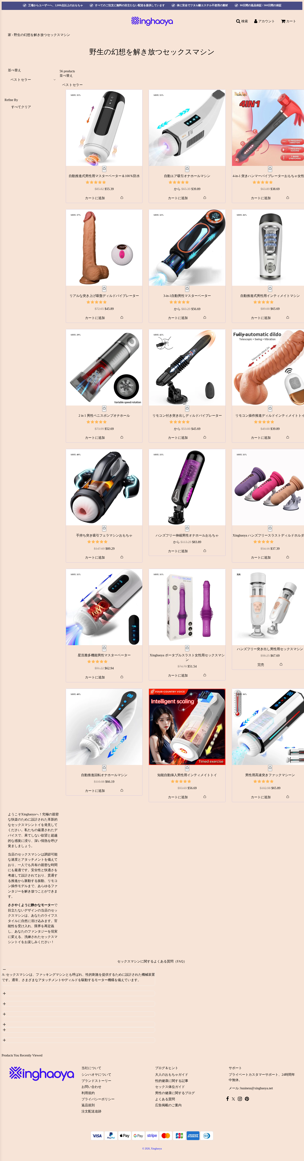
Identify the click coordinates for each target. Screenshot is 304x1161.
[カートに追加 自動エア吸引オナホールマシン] (187, 169)
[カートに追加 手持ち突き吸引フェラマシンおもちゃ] (104, 528)
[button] (96, 182)
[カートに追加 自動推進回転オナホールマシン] (104, 768)
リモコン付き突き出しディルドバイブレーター (187, 415)
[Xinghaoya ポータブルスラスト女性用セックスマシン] (187, 607)
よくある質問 (165, 1099)
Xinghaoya (28, 814)
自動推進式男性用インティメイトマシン (270, 295)
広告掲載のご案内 (168, 1105)
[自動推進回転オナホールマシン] (104, 727)
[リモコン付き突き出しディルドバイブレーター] (187, 367)
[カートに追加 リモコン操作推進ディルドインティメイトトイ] (270, 409)
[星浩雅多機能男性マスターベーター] (104, 607)
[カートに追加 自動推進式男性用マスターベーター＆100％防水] (104, 169)
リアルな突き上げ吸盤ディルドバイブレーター (104, 295)
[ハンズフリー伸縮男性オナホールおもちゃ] (187, 487)
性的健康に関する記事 (171, 1080)
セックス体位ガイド (170, 1086)
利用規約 (88, 1093)
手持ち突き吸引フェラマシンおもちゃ (104, 535)
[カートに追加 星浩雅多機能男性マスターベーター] (104, 648)
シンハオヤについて (96, 1074)
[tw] (234, 1099)
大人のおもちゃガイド (171, 1074)
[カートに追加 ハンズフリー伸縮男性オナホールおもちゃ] (187, 528)
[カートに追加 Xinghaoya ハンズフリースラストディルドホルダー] (270, 528)
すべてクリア (21, 107)
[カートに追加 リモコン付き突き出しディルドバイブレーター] (187, 409)
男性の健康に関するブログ (175, 1093)
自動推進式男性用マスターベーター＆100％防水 (104, 176)
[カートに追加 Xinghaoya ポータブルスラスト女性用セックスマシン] (187, 648)
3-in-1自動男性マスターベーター (187, 295)
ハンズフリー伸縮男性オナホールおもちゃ (187, 535)
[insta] (241, 1098)
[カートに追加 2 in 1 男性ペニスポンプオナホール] (104, 409)
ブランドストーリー (96, 1080)
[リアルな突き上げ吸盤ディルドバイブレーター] (104, 247)
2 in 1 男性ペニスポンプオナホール (104, 415)
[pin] (248, 1098)
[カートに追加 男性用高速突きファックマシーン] (270, 768)
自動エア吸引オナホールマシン (187, 176)
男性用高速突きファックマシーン (270, 775)
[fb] (228, 1098)
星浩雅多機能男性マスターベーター (104, 655)
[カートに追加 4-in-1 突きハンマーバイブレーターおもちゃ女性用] (270, 169)
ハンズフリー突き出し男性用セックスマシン (270, 649)
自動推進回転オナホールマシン (104, 775)
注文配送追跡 (91, 1111)
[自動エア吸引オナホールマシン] (187, 128)
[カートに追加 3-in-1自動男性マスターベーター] (187, 289)
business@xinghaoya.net (256, 1088)
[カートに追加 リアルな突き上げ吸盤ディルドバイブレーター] (104, 289)
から (187, 189)
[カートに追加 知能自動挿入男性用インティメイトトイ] (187, 768)
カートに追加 (95, 198)
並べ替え (14, 70)
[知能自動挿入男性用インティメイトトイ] (187, 727)
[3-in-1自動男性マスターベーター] (187, 247)
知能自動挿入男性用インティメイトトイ (187, 775)
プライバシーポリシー (98, 1099)
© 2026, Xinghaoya (152, 1148)
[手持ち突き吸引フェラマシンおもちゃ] (104, 487)
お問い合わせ (91, 1086)
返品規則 (88, 1105)
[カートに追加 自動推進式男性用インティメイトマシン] (270, 289)
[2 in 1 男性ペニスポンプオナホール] (104, 367)
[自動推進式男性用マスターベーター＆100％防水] (104, 128)
